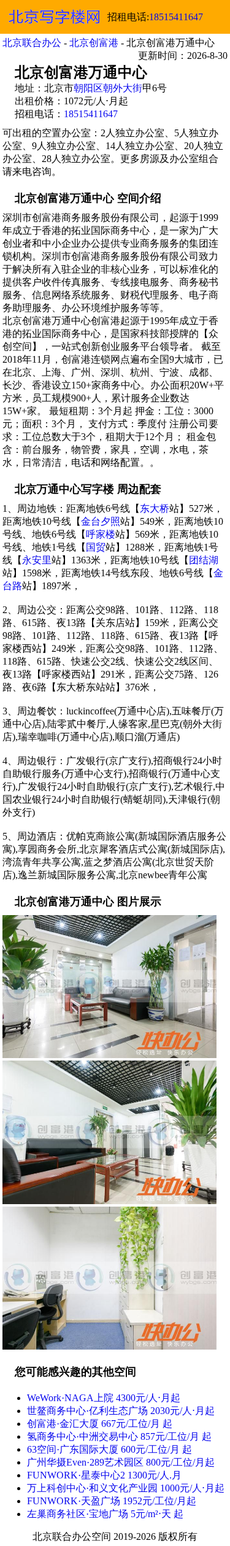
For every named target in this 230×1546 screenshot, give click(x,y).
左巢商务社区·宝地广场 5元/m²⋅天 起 (105, 1514)
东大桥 (154, 508)
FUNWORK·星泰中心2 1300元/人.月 (104, 1475)
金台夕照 (100, 521)
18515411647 (176, 17)
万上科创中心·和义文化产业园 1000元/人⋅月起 (125, 1488)
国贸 (95, 547)
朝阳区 (88, 88)
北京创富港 (93, 42)
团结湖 (203, 560)
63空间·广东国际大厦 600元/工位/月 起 (109, 1449)
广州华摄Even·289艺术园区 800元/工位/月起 (121, 1462)
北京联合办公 (31, 42)
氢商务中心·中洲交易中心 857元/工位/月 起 (119, 1436)
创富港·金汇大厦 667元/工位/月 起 (99, 1423)
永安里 (37, 560)
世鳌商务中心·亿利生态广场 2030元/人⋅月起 (121, 1410)
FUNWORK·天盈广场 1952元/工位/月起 (111, 1501)
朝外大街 (122, 88)
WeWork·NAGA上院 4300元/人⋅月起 (103, 1398)
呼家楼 (100, 534)
